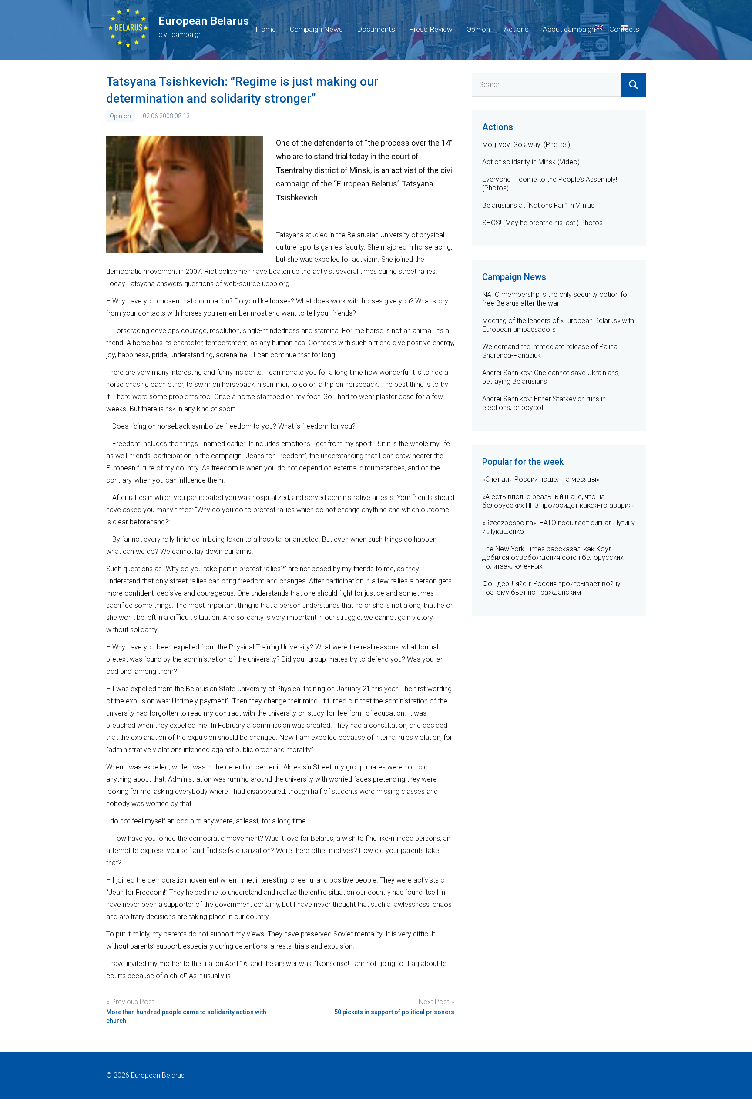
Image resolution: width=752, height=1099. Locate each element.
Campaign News (316, 29)
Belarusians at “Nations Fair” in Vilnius (538, 205)
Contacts (624, 29)
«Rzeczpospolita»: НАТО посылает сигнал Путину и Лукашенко (558, 527)
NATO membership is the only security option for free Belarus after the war (555, 298)
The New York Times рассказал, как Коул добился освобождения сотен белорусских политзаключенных (553, 557)
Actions (516, 29)
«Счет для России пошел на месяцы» (540, 479)
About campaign (569, 29)
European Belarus (203, 20)
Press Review (431, 29)
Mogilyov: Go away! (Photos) (526, 144)
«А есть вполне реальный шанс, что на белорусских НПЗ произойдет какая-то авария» (558, 501)
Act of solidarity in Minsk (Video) (531, 162)
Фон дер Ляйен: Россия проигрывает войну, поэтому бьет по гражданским (552, 587)
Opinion (478, 29)
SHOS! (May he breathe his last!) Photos (542, 223)
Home (265, 29)
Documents (376, 29)
